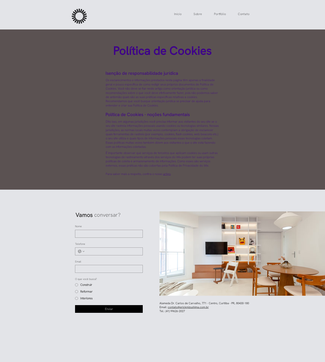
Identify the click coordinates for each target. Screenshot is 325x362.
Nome (78, 226)
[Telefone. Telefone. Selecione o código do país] (81, 251)
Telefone (80, 244)
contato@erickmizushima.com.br (188, 307)
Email (78, 261)
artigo (167, 174)
